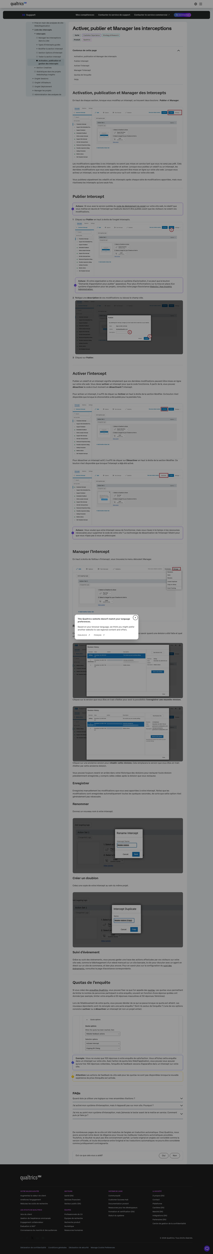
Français (97, 635)
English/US (82, 635)
